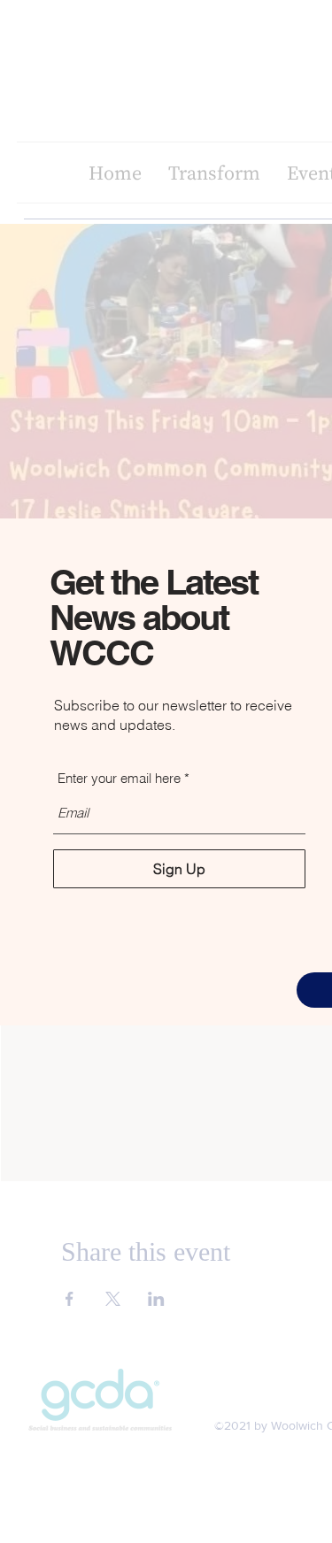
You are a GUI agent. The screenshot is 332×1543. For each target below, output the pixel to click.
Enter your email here (119, 778)
